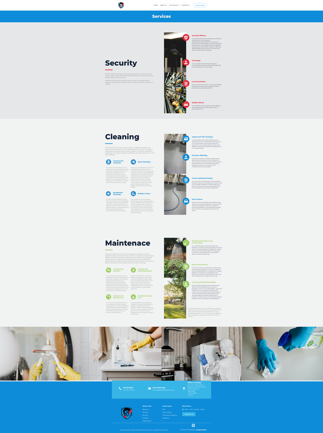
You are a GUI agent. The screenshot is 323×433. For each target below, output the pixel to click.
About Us (163, 5)
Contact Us (185, 5)
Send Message (158, 388)
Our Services (173, 5)
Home (156, 5)
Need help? (128, 388)
